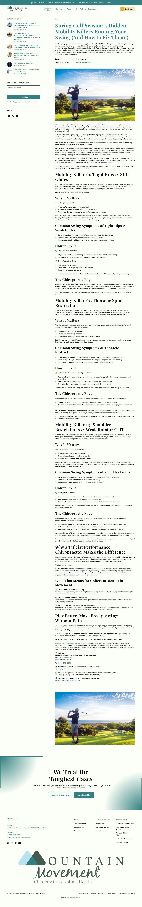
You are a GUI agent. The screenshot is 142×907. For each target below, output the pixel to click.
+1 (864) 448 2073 (13, 835)
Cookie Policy (111, 893)
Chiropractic (99, 823)
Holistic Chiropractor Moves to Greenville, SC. (26, 71)
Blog (56, 19)
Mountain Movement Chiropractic (71, 643)
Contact (77, 831)
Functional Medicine (102, 820)
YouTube (76, 680)
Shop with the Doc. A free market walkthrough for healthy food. (27, 55)
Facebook (59, 680)
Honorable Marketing (74, 898)
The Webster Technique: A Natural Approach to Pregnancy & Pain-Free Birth (27, 25)
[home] (17, 9)
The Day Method (80, 823)
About (76, 820)
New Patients (81, 9)
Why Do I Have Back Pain (23, 63)
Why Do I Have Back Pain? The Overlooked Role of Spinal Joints (27, 46)
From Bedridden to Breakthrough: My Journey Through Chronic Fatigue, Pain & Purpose (27, 36)
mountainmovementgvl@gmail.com (19, 837)
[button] (49, 9)
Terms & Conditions (97, 893)
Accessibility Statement (127, 893)
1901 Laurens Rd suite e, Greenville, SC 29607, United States (27, 828)
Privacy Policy (83, 893)
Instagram (68, 680)
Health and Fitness (83, 62)
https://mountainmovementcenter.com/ (73, 669)
